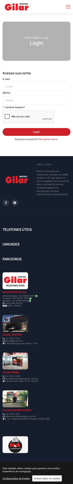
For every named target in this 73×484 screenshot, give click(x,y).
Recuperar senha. (48, 139)
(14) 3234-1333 (12, 414)
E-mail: (7, 79)
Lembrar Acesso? (15, 107)
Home (27, 37)
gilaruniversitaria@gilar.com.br (20, 416)
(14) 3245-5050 (13, 376)
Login (36, 132)
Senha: (7, 92)
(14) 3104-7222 (12, 338)
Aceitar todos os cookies (47, 478)
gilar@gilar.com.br (14, 341)
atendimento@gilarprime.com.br (21, 378)
